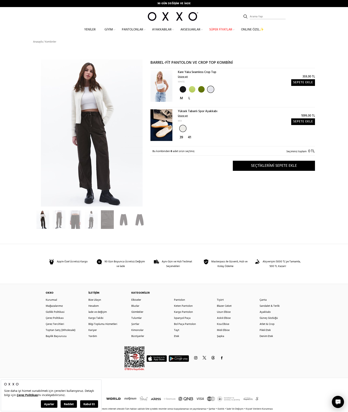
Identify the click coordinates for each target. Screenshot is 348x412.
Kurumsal (51, 300)
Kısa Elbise (223, 324)
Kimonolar (137, 330)
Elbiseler (136, 300)
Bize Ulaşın (94, 300)
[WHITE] (210, 89)
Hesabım (93, 306)
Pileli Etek (265, 330)
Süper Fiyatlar (220, 29)
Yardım (92, 336)
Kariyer (92, 330)
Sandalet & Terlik (270, 306)
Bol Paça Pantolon (185, 324)
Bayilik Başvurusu (56, 336)
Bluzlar (135, 306)
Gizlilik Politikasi (55, 312)
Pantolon (179, 300)
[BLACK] (182, 89)
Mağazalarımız (54, 306)
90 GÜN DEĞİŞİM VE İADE (174, 3)
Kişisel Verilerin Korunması (259, 409)
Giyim (109, 29)
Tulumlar (136, 318)
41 (189, 137)
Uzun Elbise (224, 312)
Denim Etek (266, 336)
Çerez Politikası (55, 318)
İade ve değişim (97, 312)
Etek (176, 336)
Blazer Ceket (224, 306)
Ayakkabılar (162, 29)
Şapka (220, 336)
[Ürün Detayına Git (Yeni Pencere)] (161, 86)
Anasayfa (38, 42)
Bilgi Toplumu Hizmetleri (102, 324)
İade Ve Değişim (235, 409)
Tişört (220, 300)
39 (181, 137)
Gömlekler (137, 312)
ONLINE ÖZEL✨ (252, 29)
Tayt (176, 330)
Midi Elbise (223, 330)
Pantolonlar (132, 29)
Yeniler (90, 29)
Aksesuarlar (190, 29)
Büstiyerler (137, 336)
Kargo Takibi (95, 318)
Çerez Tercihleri (55, 324)
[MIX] (182, 128)
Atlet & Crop (267, 324)
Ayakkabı (265, 312)
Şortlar (135, 324)
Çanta (263, 300)
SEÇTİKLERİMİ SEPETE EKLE (274, 166)
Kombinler (50, 42)
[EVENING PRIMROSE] (191, 89)
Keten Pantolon (183, 306)
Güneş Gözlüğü (269, 318)
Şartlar (212, 409)
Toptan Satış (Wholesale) (60, 330)
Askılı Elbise (224, 318)
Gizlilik (221, 409)
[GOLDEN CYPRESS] (201, 89)
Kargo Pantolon (183, 312)
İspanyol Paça (182, 318)
